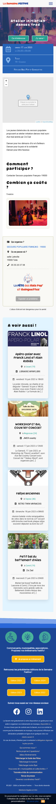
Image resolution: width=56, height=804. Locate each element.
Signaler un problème (28, 299)
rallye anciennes (28, 493)
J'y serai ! (39, 38)
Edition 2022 (39, 692)
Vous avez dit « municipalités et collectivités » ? (28, 769)
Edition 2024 (39, 680)
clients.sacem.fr (28, 737)
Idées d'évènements (28, 755)
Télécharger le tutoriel (28, 762)
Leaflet (38, 122)
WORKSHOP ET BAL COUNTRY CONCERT (28, 425)
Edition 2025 (16, 680)
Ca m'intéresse (18, 38)
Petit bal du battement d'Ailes (28, 558)
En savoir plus (33, 801)
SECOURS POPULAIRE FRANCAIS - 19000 (26, 247)
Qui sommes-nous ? (28, 748)
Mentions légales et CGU (28, 790)
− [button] (6, 84)
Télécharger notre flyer (28, 765)
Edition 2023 (16, 692)
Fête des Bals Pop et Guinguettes (28, 69)
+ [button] (6, 80)
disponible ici (45, 724)
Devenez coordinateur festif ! (28, 779)
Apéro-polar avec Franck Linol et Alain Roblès (28, 357)
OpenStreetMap (48, 122)
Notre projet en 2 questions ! (28, 751)
